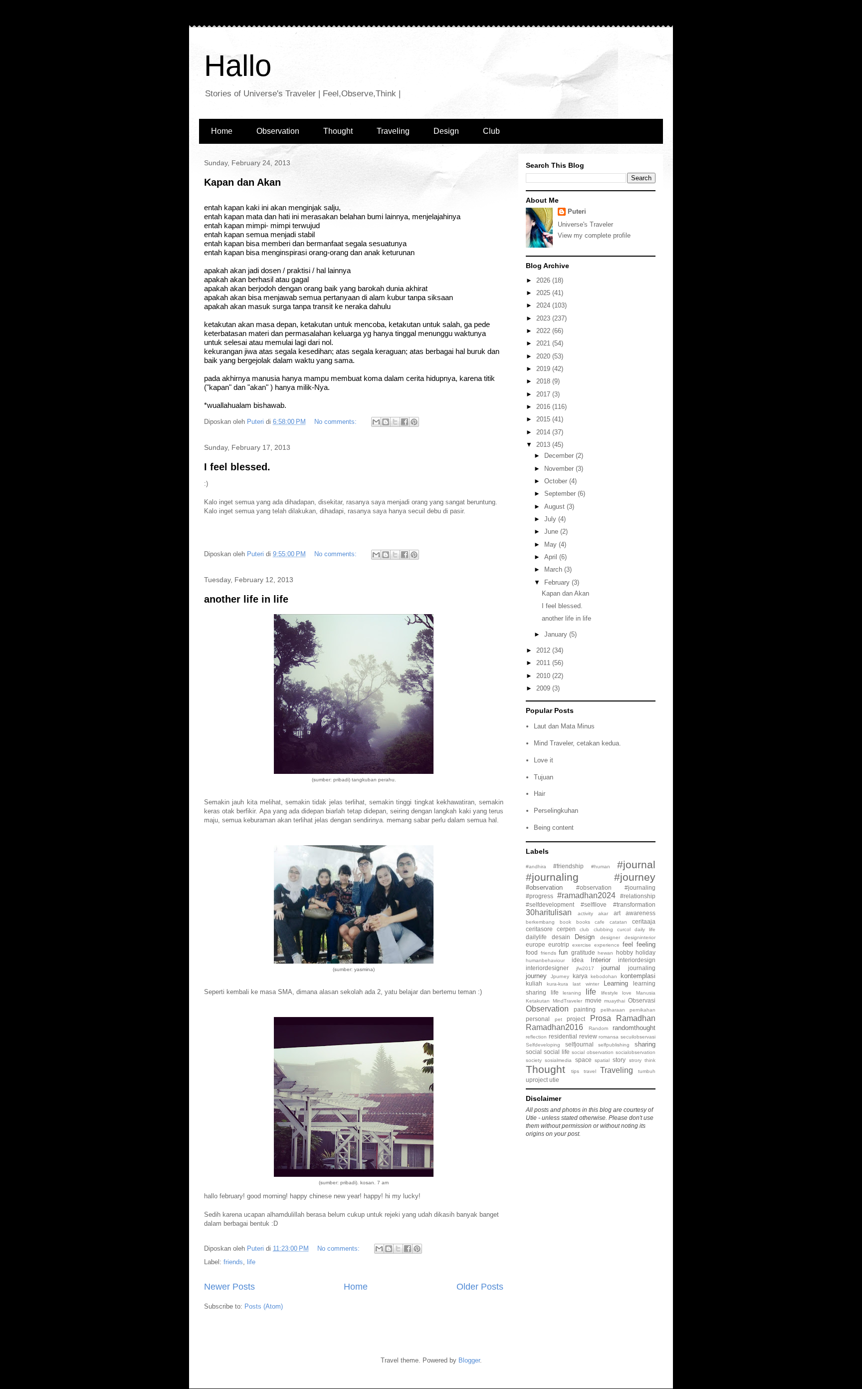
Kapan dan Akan (242, 182)
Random (598, 1028)
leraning (572, 993)
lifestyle (609, 993)
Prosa (600, 1018)
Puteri (577, 211)
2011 (544, 663)
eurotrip (558, 944)
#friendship (568, 866)
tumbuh (646, 1071)
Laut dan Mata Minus (564, 726)
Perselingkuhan (556, 810)
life (251, 1262)
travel (590, 1071)
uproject (537, 1079)
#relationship (637, 896)
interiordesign (636, 960)
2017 (544, 394)
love (627, 993)
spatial (602, 1060)
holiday (645, 952)
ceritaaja (643, 921)
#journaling (552, 877)
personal (538, 1019)
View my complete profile (594, 235)
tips (575, 1071)
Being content (554, 827)
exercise (581, 945)
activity (585, 913)
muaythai (614, 1001)
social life (557, 1051)
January (556, 634)
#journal (636, 864)
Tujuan (543, 777)
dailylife (536, 937)
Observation (277, 131)
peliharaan (613, 1010)
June (552, 531)
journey (536, 976)
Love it (543, 760)
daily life (645, 929)
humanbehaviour (545, 960)
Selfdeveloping (543, 1044)
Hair (539, 793)
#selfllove (594, 904)
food (532, 952)
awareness (640, 913)
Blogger (469, 1360)
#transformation (634, 904)
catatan (618, 922)
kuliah (534, 983)
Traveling (393, 131)
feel (628, 944)
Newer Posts (229, 1287)
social (534, 1051)
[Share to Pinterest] (414, 422)
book (565, 922)
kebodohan (604, 976)
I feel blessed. (237, 466)
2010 (544, 676)
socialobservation (635, 1052)
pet (558, 1019)
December (560, 455)
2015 (544, 419)
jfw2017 (585, 968)
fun (563, 952)
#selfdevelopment (550, 904)
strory (635, 1060)
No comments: (336, 421)
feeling (646, 944)
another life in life (246, 599)
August (555, 506)
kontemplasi (638, 976)
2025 (544, 293)
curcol (624, 929)
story (619, 1059)
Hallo (237, 65)
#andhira (536, 866)
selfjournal (579, 1044)
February (558, 582)
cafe (600, 922)
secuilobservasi (638, 1037)
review (588, 1036)
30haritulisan (549, 912)
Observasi (641, 1000)
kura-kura (557, 984)
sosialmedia (558, 1060)
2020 (544, 356)
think (650, 1060)
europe (535, 944)
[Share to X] (395, 422)
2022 (544, 331)
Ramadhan (635, 1018)
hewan (605, 953)
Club (491, 131)
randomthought (634, 1028)
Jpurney (560, 976)
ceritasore (539, 929)
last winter (586, 984)
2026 (544, 280)
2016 (544, 406)
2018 (544, 381)
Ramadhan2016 (554, 1027)
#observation (544, 887)
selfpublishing (614, 1044)
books (583, 922)
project (576, 1019)
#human (600, 866)
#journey (634, 877)
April (551, 557)
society (534, 1060)
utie (554, 1079)
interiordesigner (547, 968)
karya (580, 976)
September (561, 493)
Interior (601, 960)
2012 (544, 650)
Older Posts (479, 1287)
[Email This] (376, 422)
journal (610, 968)
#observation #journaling (615, 887)
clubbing (603, 929)
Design (446, 131)
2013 (544, 444)
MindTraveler (567, 1001)
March (554, 569)
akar (603, 913)
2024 (544, 305)
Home (221, 131)
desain (561, 937)
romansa (609, 1037)
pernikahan (642, 1010)
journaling (641, 968)
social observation (593, 1052)
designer (610, 937)
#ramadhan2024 (586, 895)
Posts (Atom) (263, 1306)
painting (585, 1009)
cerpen (566, 929)
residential (563, 1036)
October (556, 481)
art (617, 913)
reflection (536, 1037)
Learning (616, 983)
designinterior (640, 937)
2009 (544, 688)
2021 (544, 343)
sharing (645, 1044)
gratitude (583, 952)
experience (607, 945)
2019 (544, 368)
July (551, 519)
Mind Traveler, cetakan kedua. (577, 743)
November (560, 468)
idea (578, 960)
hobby (624, 952)
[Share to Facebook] (405, 422)
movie (593, 1000)
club (584, 929)
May (551, 544)
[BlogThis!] (386, 422)
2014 (544, 432)
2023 (544, 318)
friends (233, 1262)
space (583, 1059)
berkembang (540, 922)
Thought (338, 131)
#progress (539, 896)
